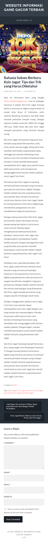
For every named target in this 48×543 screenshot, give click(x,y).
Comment (9, 443)
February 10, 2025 (12, 91)
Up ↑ (25, 537)
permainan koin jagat (12, 393)
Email (7, 485)
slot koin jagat (27, 393)
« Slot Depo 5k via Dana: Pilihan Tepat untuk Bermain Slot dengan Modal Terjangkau (21, 406)
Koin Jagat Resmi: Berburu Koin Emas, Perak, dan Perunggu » (26, 417)
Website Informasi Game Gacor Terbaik (24, 7)
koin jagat (39, 390)
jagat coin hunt (28, 390)
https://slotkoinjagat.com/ (16, 101)
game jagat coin (14, 390)
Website (8, 497)
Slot (15, 385)
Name (7, 472)
